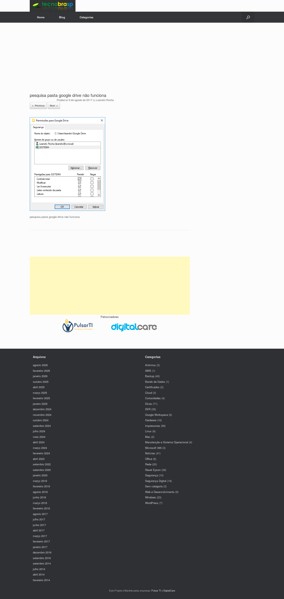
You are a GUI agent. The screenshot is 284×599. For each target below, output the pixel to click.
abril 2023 (38, 459)
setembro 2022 (42, 464)
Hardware (150, 420)
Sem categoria (154, 486)
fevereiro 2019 (41, 486)
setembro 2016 (42, 558)
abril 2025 (38, 387)
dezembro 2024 (42, 409)
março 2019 (40, 481)
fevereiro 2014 (41, 580)
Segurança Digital (155, 481)
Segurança (151, 475)
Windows (150, 497)
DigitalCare (169, 590)
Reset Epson (153, 470)
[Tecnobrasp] (52, 6)
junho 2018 (39, 497)
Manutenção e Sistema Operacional (166, 442)
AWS (148, 371)
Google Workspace (156, 415)
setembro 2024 (42, 426)
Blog (62, 17)
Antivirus (150, 365)
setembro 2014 (42, 563)
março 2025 (40, 393)
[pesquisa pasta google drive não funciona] (67, 210)
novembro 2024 (42, 415)
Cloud (148, 393)
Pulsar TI (156, 590)
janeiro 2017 (40, 547)
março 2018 (40, 503)
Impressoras (152, 426)
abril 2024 (38, 442)
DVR (148, 409)
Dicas (148, 404)
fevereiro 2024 (41, 453)
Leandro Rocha (105, 100)
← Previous (38, 105)
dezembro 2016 (42, 552)
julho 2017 (39, 519)
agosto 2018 (40, 492)
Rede (148, 464)
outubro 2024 (40, 420)
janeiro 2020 (40, 475)
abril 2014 (38, 574)
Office (148, 459)
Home (40, 17)
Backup (149, 376)
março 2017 (40, 536)
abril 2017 (38, 530)
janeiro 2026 (40, 376)
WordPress (151, 503)
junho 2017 (39, 525)
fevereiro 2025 (41, 398)
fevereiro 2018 (41, 508)
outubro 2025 (40, 382)
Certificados (152, 387)
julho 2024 (39, 431)
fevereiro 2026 (41, 371)
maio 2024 (39, 437)
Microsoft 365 (153, 448)
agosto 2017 (40, 514)
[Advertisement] (142, 61)
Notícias (150, 453)
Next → (54, 105)
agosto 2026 (40, 365)
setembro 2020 (42, 470)
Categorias (86, 17)
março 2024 (40, 448)
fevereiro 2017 (41, 541)
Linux (148, 431)
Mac (147, 437)
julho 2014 (39, 569)
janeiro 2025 (40, 404)
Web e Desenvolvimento (159, 492)
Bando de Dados (155, 382)
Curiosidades (153, 398)
